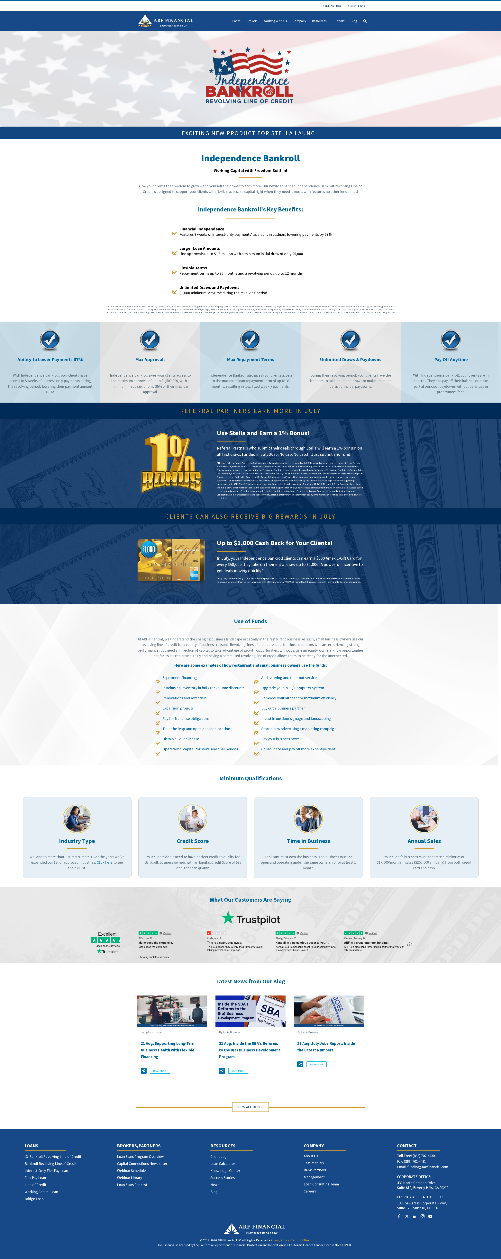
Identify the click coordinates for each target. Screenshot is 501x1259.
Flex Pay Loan (35, 1177)
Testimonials (314, 1163)
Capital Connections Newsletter (142, 1163)
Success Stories (222, 1177)
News (214, 1184)
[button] (144, 1071)
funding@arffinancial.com (427, 1167)
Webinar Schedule (131, 1170)
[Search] (364, 21)
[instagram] (422, 1216)
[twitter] (407, 1216)
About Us (311, 1156)
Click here (105, 862)
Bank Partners (315, 1170)
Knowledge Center (225, 1170)
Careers (310, 1191)
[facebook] (399, 1216)
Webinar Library (129, 1177)
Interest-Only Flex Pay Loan (46, 1170)
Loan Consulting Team (321, 1184)
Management (314, 1177)
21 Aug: (168, 1050)
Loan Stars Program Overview (140, 1156)
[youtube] (430, 1216)
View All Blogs (250, 1107)
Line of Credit (35, 1184)
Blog (354, 21)
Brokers (252, 21)
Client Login (357, 6)
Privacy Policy (279, 1240)
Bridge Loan (34, 1198)
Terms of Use (300, 1240)
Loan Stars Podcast (132, 1184)
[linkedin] (415, 1216)
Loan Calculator (222, 1163)
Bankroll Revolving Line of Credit (51, 1163)
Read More (160, 1071)
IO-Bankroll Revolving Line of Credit (53, 1156)
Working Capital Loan (41, 1191)
